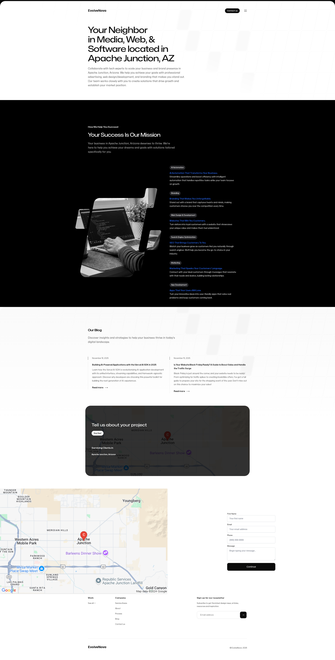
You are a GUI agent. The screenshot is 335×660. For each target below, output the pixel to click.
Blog (117, 619)
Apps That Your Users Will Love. (185, 290)
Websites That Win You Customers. (188, 221)
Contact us (120, 624)
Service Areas (121, 603)
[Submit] (243, 615)
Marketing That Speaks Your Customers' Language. (196, 268)
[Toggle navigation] (245, 11)
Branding (175, 193)
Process (118, 614)
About (118, 608)
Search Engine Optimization (183, 237)
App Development (179, 285)
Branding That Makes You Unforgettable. (190, 199)
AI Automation (177, 167)
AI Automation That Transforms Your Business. (194, 173)
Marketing (175, 263)
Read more (97, 388)
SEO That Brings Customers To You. (188, 243)
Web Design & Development (183, 215)
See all (91, 603)
